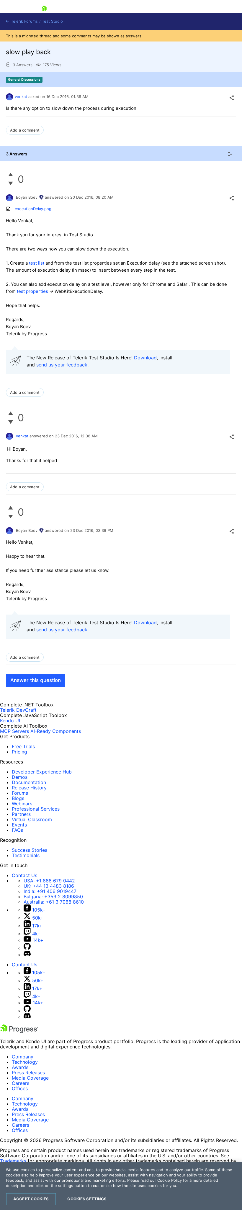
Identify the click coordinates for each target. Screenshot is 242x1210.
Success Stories (29, 850)
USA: (49, 880)
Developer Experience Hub (42, 772)
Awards (20, 1067)
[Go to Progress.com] (19, 1031)
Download (145, 358)
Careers (20, 1083)
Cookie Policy (169, 1180)
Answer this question (35, 680)
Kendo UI (10, 720)
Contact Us (24, 875)
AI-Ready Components (55, 731)
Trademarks (13, 1161)
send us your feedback (61, 365)
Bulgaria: (53, 896)
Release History (29, 788)
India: (50, 891)
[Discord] (27, 954)
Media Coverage (30, 1078)
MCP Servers (14, 731)
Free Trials (23, 746)
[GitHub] (27, 948)
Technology (25, 1062)
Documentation (29, 782)
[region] (121, 1186)
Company (22, 1057)
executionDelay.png (33, 208)
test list (36, 263)
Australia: (54, 901)
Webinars (22, 803)
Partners (21, 814)
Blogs (18, 798)
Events (19, 825)
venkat (21, 96)
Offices (20, 1088)
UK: (49, 886)
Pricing (19, 752)
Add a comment (25, 130)
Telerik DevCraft (18, 710)
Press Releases (28, 1072)
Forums (20, 793)
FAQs (17, 830)
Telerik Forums (24, 21)
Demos (19, 777)
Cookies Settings (87, 1198)
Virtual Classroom (32, 819)
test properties (32, 291)
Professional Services (36, 809)
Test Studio (52, 21)
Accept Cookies (31, 1198)
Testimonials (26, 855)
